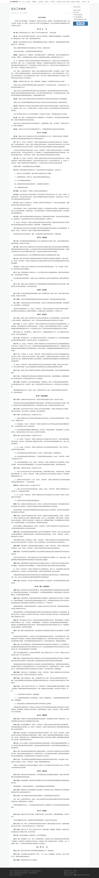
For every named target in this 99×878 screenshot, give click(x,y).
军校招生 (53, 1)
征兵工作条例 (76, 12)
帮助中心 (70, 870)
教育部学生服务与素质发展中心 (21, 872)
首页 (20, 1)
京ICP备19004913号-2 (69, 875)
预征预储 (34, 1)
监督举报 (78, 1)
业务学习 (68, 1)
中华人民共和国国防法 (77, 17)
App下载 (75, 870)
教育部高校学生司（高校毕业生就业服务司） (32, 870)
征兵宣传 (63, 1)
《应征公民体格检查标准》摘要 (79, 19)
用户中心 (84, 1)
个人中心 (23, 1)
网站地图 (66, 870)
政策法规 (59, 1)
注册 (88, 1)
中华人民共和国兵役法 (77, 14)
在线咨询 (73, 1)
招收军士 (47, 1)
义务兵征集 (40, 1)
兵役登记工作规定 (77, 10)
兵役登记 (28, 1)
